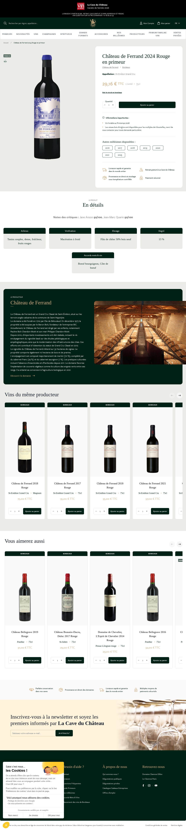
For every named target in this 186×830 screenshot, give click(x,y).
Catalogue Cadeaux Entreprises (115, 788)
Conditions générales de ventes (156, 825)
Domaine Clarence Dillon (152, 774)
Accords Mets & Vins (71, 797)
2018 (132, 147)
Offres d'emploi (109, 792)
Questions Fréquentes (72, 783)
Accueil (6, 43)
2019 (145, 147)
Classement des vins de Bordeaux (76, 802)
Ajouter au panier (147, 104)
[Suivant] (180, 395)
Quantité (108, 101)
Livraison (66, 778)
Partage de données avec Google (21, 801)
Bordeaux (126, 67)
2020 (158, 147)
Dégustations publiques (112, 778)
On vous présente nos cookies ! (20, 804)
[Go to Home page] (93, 23)
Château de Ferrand (110, 67)
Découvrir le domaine (20, 375)
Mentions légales (177, 825)
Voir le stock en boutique (112, 92)
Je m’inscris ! (64, 733)
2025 (120, 154)
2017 (120, 147)
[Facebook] (143, 785)
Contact (66, 774)
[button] (6, 825)
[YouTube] (156, 785)
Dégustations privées (111, 783)
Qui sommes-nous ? (111, 774)
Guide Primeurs (69, 788)
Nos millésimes (69, 792)
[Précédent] (172, 395)
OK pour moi (54, 815)
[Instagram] (149, 785)
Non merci (13, 815)
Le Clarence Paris (149, 778)
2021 (107, 154)
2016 (107, 147)
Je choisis (33, 815)
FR (176, 23)
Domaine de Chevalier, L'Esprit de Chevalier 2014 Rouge (110, 636)
